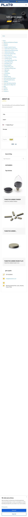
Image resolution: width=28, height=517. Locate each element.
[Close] (26, 497)
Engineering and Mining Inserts (11, 50)
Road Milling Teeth (8, 63)
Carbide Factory (7, 76)
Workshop (6, 75)
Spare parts (6, 70)
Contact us (6, 91)
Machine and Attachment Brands (11, 42)
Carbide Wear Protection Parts (10, 48)
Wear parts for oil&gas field (9, 84)
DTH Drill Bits (7, 73)
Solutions (6, 44)
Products (6, 45)
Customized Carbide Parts (9, 53)
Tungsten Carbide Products (10, 47)
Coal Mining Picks (8, 58)
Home (9, 21)
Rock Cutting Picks (8, 55)
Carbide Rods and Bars (9, 52)
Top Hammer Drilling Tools (9, 68)
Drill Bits (6, 71)
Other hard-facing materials (10, 83)
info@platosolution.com (22, 1)
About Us (6, 89)
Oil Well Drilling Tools (8, 66)
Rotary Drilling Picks (8, 61)
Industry (5, 88)
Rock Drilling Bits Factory (9, 79)
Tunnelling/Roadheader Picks (10, 60)
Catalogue (6, 81)
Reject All (14, 514)
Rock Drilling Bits (7, 65)
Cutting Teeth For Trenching (10, 57)
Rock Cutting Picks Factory (9, 78)
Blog (5, 86)
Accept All (14, 510)
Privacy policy (4, 507)
